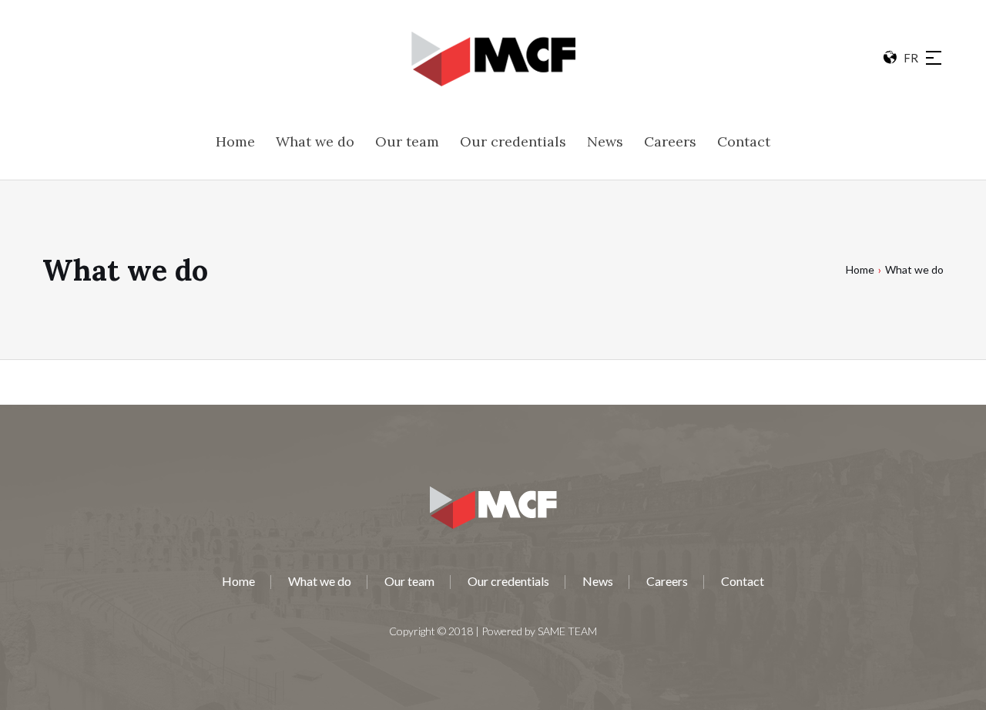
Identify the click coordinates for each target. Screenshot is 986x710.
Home (860, 269)
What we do (319, 581)
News (597, 581)
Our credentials (508, 581)
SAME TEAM (567, 631)
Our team (409, 581)
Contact (742, 581)
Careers (667, 581)
